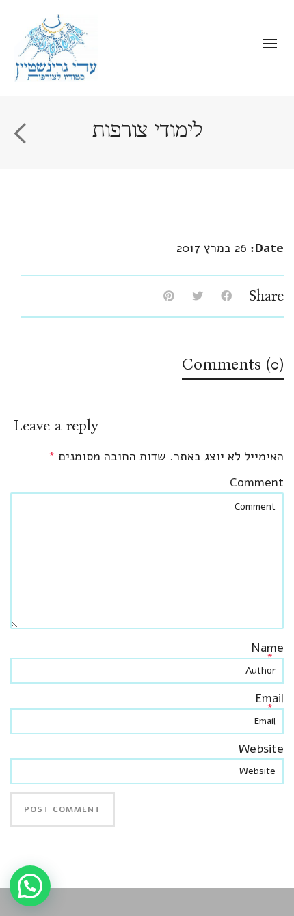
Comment (257, 482)
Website (261, 748)
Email (269, 698)
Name (267, 647)
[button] (30, 885)
